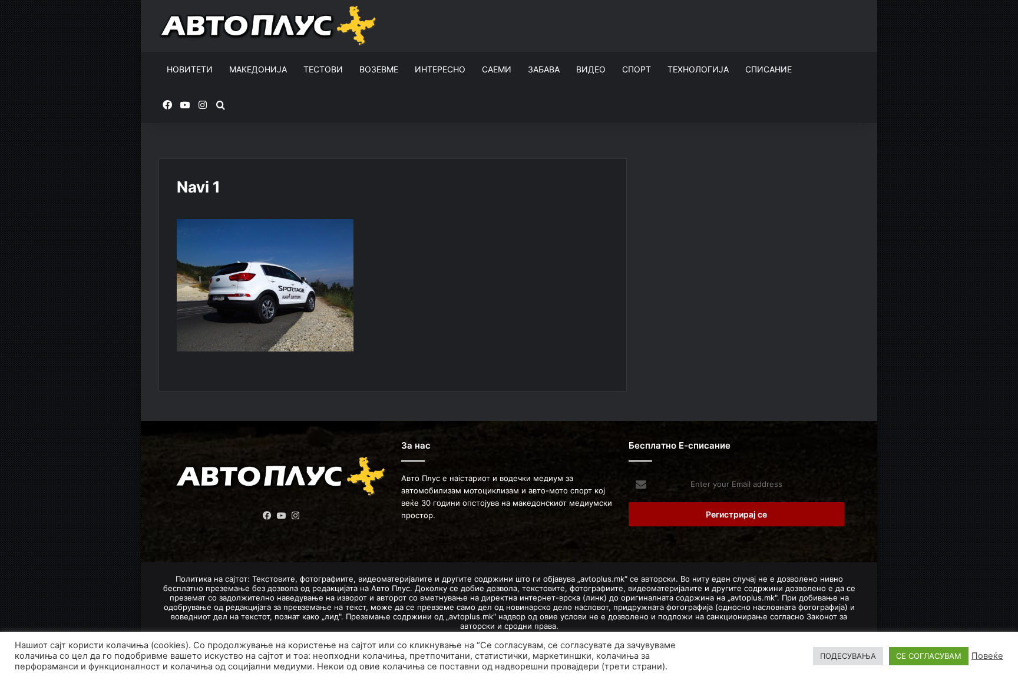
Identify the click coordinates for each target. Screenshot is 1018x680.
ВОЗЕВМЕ (378, 69)
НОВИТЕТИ (190, 69)
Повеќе (987, 656)
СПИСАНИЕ (768, 69)
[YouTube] (282, 516)
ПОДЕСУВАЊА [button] (848, 656)
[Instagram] (296, 516)
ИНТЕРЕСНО (440, 69)
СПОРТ (636, 69)
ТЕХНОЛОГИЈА (698, 69)
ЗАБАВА (544, 69)
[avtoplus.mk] (269, 26)
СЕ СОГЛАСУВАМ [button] (928, 656)
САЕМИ (496, 69)
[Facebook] (267, 516)
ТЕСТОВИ (323, 69)
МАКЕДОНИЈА (258, 69)
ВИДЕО (591, 69)
